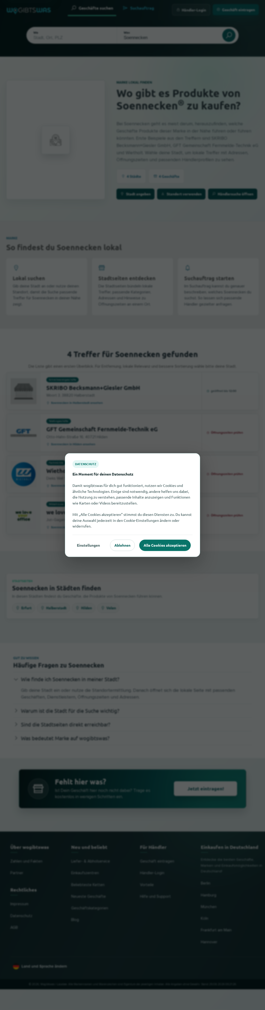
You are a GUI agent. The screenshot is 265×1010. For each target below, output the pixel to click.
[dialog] (132, 505)
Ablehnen (122, 545)
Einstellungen (88, 545)
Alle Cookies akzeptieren (165, 545)
